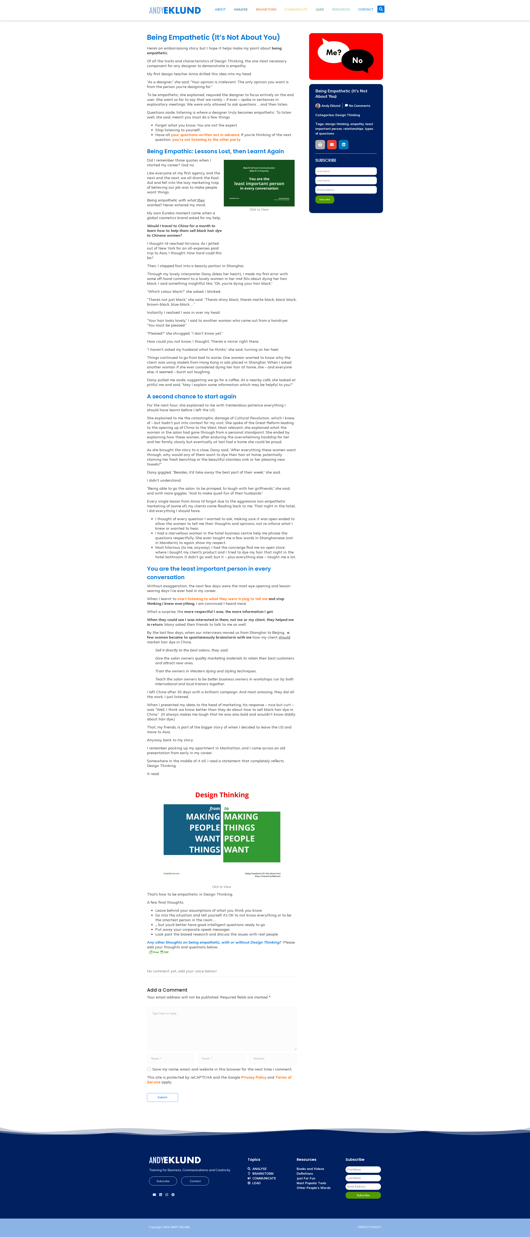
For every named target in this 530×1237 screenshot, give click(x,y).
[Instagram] (167, 1194)
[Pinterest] (173, 1194)
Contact (365, 9)
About (220, 9)
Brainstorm (266, 9)
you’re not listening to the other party (206, 139)
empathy (357, 124)
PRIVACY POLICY (369, 1227)
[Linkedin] (160, 1194)
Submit (162, 1097)
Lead (320, 9)
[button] (320, 144)
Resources (341, 9)
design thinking (337, 124)
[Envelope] (154, 1194)
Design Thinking (347, 115)
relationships (353, 129)
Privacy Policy (253, 1077)
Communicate (295, 9)
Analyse (241, 9)
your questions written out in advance (205, 134)
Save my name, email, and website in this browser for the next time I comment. (222, 1069)
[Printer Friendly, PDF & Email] (158, 952)
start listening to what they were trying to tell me (222, 598)
